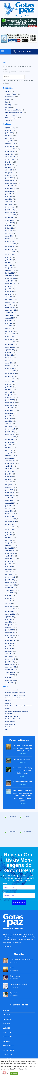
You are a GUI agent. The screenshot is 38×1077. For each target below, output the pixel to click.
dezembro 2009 (10, 632)
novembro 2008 (10, 667)
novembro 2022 (10, 246)
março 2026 (9, 141)
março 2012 (9, 574)
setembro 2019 (10, 347)
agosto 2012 (9, 561)
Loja (6, 102)
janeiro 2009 (9, 662)
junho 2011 (9, 598)
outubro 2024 (9, 186)
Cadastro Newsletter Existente (15, 692)
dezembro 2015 (10, 461)
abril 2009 (8, 654)
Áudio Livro (9, 91)
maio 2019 (8, 358)
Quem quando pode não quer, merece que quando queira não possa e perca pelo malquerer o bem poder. (22, 795)
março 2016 (9, 453)
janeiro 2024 (9, 209)
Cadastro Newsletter (12, 690)
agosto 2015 (9, 471)
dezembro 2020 (10, 307)
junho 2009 (9, 648)
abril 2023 (8, 233)
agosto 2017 (9, 413)
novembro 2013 (10, 521)
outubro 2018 (9, 376)
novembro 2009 (10, 635)
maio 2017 (8, 421)
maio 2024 (8, 199)
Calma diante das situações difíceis (22, 959)
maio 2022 (8, 262)
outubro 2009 (9, 638)
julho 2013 (8, 532)
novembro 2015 (10, 463)
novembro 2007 (10, 680)
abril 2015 (8, 482)
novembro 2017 (10, 405)
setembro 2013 (10, 527)
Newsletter (8, 713)
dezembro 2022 (10, 244)
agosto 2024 (9, 191)
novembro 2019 (10, 342)
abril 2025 (8, 170)
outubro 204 (9, 683)
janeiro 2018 (9, 400)
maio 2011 (8, 601)
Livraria (7, 99)
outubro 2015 (9, 466)
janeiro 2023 (9, 241)
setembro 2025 (10, 157)
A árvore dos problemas (22, 759)
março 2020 (9, 331)
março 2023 (9, 236)
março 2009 (9, 656)
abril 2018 (8, 392)
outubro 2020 (9, 313)
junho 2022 (9, 260)
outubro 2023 (9, 217)
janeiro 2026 (9, 146)
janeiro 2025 (9, 178)
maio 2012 (8, 569)
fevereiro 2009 (10, 659)
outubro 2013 (9, 524)
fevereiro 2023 (10, 238)
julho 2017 (8, 416)
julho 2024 (8, 194)
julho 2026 (8, 130)
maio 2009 (8, 651)
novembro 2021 (10, 278)
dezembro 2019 (10, 339)
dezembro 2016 (10, 434)
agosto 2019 (9, 350)
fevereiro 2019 (10, 365)
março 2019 (9, 363)
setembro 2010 (10, 614)
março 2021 (9, 299)
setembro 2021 (10, 283)
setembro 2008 (10, 672)
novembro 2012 (10, 553)
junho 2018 (9, 387)
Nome (5, 892)
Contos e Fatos (10, 94)
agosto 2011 (9, 593)
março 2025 (9, 172)
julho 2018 (8, 384)
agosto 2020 (9, 318)
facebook (8, 703)
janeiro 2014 (9, 516)
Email (5, 883)
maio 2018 (8, 389)
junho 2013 (9, 535)
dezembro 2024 (10, 180)
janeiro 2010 (9, 630)
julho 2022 (8, 257)
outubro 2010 (9, 611)
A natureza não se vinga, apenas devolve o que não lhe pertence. (22, 770)
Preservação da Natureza (13, 112)
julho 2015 (8, 474)
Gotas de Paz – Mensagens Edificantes (18, 706)
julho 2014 (8, 506)
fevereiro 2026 (10, 143)
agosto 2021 (9, 286)
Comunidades (10, 724)
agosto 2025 (9, 159)
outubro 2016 (9, 439)
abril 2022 (8, 265)
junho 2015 (9, 476)
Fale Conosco (10, 727)
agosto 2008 (9, 675)
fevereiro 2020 (10, 334)
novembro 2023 (10, 215)
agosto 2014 (9, 503)
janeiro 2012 (9, 580)
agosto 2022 (9, 254)
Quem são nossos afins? (22, 782)
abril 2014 (8, 508)
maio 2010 (8, 622)
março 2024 (9, 204)
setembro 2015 (10, 469)
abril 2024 (8, 202)
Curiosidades (9, 97)
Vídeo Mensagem (11, 118)
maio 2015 (8, 479)
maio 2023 (8, 231)
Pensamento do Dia (12, 110)
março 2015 (9, 484)
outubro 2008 (9, 669)
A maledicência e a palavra (19, 984)
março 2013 (9, 543)
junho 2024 (9, 196)
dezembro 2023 (10, 212)
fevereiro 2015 (10, 487)
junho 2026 (9, 133)
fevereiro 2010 (10, 627)
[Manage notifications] (4, 1072)
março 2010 (9, 624)
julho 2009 (8, 646)
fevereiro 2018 (10, 397)
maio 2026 (8, 135)
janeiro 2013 (9, 548)
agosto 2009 (9, 643)
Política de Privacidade (13, 719)
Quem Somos (10, 721)
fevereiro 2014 (10, 513)
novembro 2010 (10, 609)
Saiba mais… (7, 946)
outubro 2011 (9, 587)
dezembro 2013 (10, 519)
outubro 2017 (9, 408)
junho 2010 (9, 619)
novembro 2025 (10, 151)
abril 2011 (8, 603)
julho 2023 (8, 225)
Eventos (8, 700)
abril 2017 (8, 424)
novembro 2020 (10, 310)
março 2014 (9, 511)
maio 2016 (8, 447)
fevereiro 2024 (10, 207)
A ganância (13, 993)
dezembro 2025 (10, 149)
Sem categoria (10, 115)
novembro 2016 (10, 437)
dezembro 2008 (10, 664)
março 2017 (9, 426)
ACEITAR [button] (14, 1073)
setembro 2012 (10, 558)
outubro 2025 (9, 154)
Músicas (8, 107)
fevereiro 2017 (10, 429)
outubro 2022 (9, 249)
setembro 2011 (10, 590)
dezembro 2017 (10, 402)
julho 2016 (8, 445)
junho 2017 (9, 418)
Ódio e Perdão (15, 976)
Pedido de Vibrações (12, 716)
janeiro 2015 (9, 490)
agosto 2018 (9, 381)
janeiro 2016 (9, 458)
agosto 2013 (9, 529)
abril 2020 (8, 328)
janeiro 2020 (9, 336)
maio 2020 (8, 326)
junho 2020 (9, 323)
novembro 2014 (10, 495)
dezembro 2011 (10, 582)
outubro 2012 (9, 556)
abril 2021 (8, 297)
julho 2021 (8, 289)
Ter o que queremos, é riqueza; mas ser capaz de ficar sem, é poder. (22, 748)
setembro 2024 (10, 188)
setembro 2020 (10, 315)
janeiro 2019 (9, 368)
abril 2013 (8, 540)
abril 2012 (8, 572)
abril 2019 (8, 360)
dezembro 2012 (10, 551)
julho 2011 (8, 595)
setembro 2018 (10, 379)
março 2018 (9, 395)
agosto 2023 (9, 223)
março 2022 (9, 268)
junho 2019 (9, 355)
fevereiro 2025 (10, 175)
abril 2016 (8, 450)
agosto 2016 (9, 442)
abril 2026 (8, 138)
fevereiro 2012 (10, 577)
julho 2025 (8, 162)
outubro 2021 (9, 281)
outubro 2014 (9, 498)
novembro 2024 (10, 183)
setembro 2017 (10, 410)
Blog (6, 729)
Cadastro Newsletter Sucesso (15, 698)
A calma (12, 968)
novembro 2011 (10, 585)
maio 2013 (8, 537)
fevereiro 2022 (10, 270)
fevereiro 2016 (10, 455)
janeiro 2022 (9, 273)
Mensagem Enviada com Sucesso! (16, 711)
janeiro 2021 (9, 305)
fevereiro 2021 (10, 302)
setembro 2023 (10, 220)
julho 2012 (8, 564)
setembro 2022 (10, 252)
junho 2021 (9, 291)
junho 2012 (9, 566)
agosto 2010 (9, 617)
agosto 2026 (9, 127)
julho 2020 (8, 320)
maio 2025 (8, 167)
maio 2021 (8, 294)
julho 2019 (8, 352)
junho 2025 (9, 164)
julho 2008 (8, 677)
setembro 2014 (10, 500)
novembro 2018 (10, 373)
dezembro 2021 (10, 275)
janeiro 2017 (9, 431)
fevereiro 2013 (10, 545)
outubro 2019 (9, 344)
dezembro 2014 (10, 492)
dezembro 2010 (10, 606)
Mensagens (9, 104)
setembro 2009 (10, 640)
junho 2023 (9, 228)
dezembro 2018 (10, 371)
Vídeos (7, 120)
